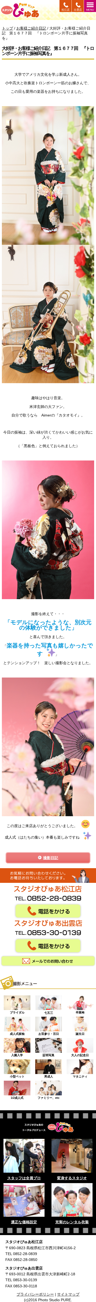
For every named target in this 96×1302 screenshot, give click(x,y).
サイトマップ (68, 1294)
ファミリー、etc (48, 1096)
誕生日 (80, 1032)
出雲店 (78, 9)
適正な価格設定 (24, 1222)
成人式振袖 (17, 1032)
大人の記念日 (80, 1053)
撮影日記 (50, 858)
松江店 (66, 9)
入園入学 (17, 1053)
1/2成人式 (17, 1096)
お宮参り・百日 (48, 1032)
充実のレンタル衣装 (72, 1222)
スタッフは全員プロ (24, 1178)
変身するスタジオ (72, 1178)
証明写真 (48, 1053)
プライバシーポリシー (35, 1294)
